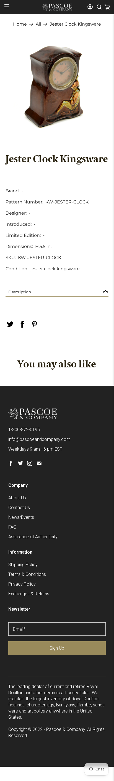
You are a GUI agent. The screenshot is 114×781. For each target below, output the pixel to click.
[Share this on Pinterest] (34, 324)
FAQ (12, 527)
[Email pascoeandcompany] (39, 464)
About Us (17, 497)
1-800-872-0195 (24, 429)
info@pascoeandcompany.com (39, 439)
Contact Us (19, 507)
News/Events (21, 517)
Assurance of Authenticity (33, 536)
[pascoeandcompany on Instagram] (29, 464)
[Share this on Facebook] (22, 324)
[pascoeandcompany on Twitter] (20, 464)
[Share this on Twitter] (10, 324)
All (38, 24)
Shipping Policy (23, 564)
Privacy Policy (22, 584)
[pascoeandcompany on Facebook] (11, 464)
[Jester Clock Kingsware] (57, 85)
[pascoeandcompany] (57, 7)
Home (20, 24)
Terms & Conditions (27, 574)
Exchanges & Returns (28, 593)
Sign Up (57, 648)
